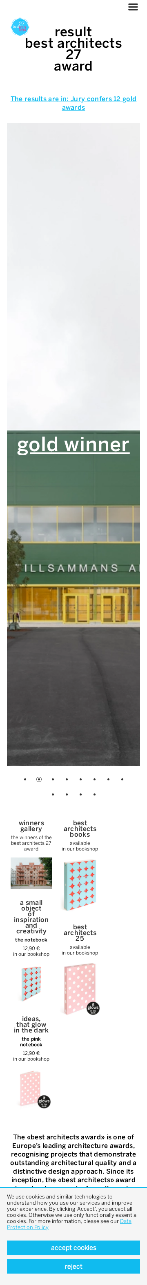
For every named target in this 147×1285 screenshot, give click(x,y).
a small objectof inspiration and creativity (31, 917)
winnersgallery (31, 826)
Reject (73, 1266)
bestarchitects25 (80, 932)
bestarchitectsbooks (80, 828)
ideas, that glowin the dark (31, 1024)
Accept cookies (73, 1248)
